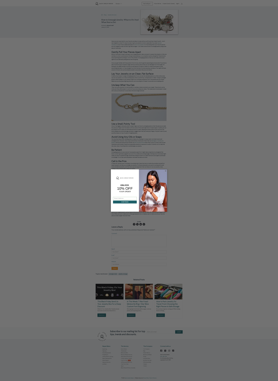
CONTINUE (125, 202)
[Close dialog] (166, 171)
